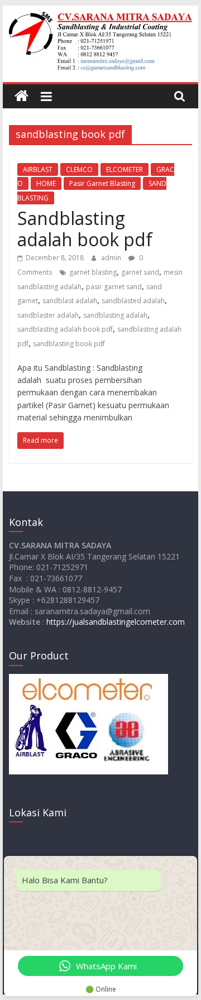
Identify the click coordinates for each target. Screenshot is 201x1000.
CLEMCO (79, 169)
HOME (46, 183)
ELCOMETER (124, 169)
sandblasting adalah (115, 315)
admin (112, 257)
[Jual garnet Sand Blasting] (21, 96)
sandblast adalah (69, 300)
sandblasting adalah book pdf (65, 329)
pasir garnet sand (114, 286)
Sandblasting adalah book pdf (84, 228)
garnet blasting (93, 272)
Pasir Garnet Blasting (102, 183)
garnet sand (140, 272)
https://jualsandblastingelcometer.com (115, 621)
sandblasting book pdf (69, 343)
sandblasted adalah (133, 300)
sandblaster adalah (48, 315)
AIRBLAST (37, 169)
